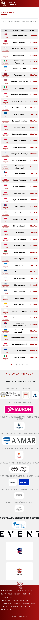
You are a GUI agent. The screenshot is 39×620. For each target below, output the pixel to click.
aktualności (6, 591)
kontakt (4, 607)
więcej (5, 37)
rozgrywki (18, 591)
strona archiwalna (9, 600)
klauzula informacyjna (24, 603)
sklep (12, 597)
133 (27, 364)
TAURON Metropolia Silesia (21, 607)
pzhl (25, 594)
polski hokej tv (14, 594)
